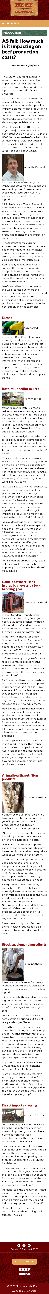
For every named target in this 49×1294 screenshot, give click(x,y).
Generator (31, 1291)
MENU (14, 23)
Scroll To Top (23, 1261)
